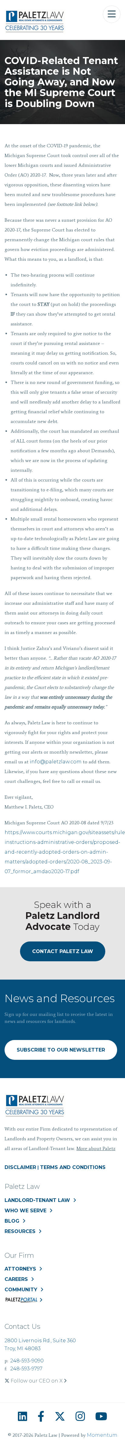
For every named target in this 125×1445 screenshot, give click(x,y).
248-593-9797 (26, 1368)
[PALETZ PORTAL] (23, 1301)
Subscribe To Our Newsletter (61, 1050)
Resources (20, 1231)
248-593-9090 (27, 1361)
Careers (16, 1279)
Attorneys (20, 1269)
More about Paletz (95, 1148)
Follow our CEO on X (36, 1381)
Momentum (102, 1435)
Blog (12, 1221)
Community (21, 1290)
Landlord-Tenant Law (37, 1200)
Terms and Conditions (73, 1167)
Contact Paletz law (62, 951)
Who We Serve (25, 1211)
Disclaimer (20, 1167)
